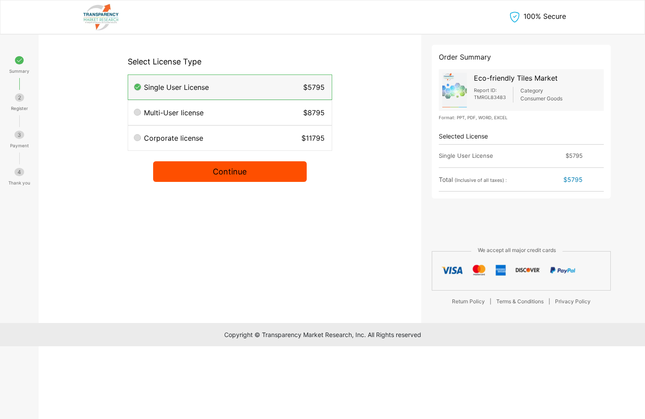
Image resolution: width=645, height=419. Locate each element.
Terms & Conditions (520, 301)
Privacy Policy (573, 301)
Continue (230, 171)
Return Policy (468, 301)
